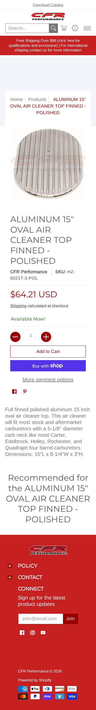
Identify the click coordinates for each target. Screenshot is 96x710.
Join (70, 618)
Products (37, 99)
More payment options (48, 379)
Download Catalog (48, 5)
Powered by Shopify (34, 680)
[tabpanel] (48, 430)
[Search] (53, 28)
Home (16, 99)
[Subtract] (15, 337)
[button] (63, 28)
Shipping (18, 306)
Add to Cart (48, 351)
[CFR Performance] (48, 16)
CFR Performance (28, 271)
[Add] (46, 337)
